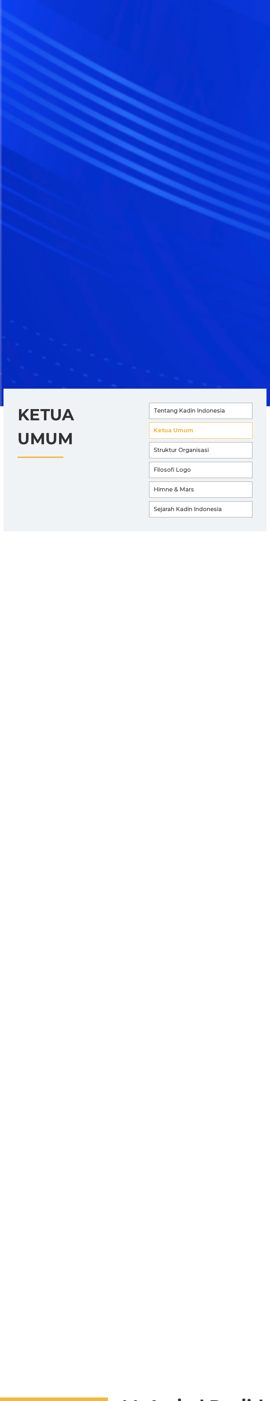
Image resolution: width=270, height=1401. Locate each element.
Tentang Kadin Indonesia (189, 410)
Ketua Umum (173, 430)
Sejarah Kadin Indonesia (188, 509)
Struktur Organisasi (181, 450)
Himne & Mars (174, 489)
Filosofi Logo (172, 469)
